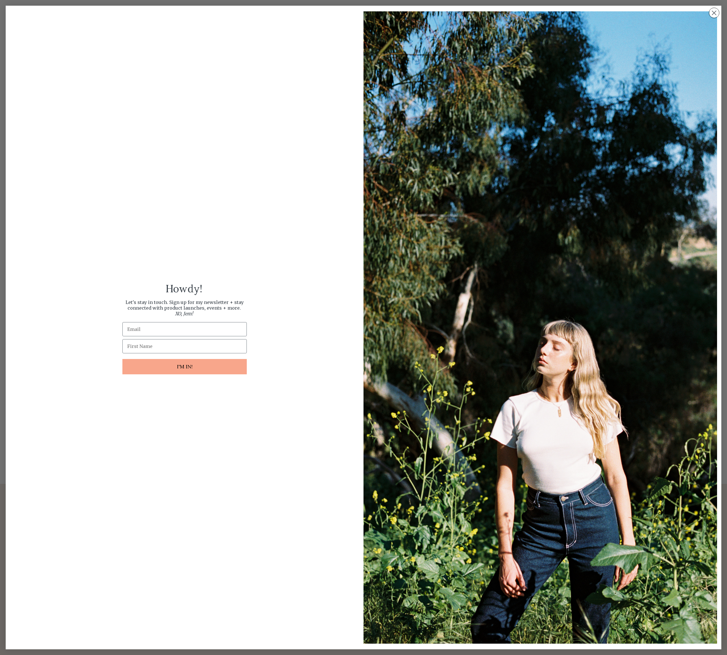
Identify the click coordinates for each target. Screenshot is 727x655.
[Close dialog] (714, 13)
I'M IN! (185, 366)
